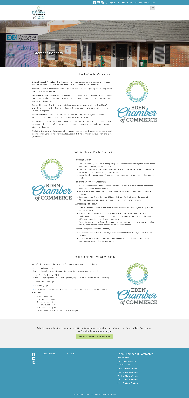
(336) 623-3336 (113, 3)
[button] (152, 8)
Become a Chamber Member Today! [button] (94, 336)
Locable (113, 394)
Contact (70, 354)
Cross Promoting (49, 354)
